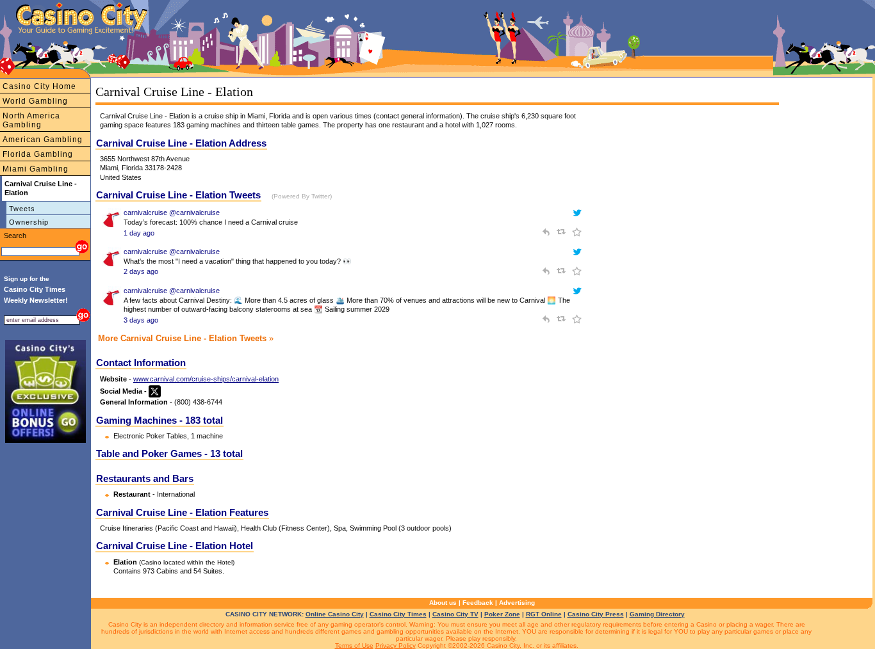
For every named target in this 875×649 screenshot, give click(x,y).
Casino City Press (596, 614)
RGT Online (544, 614)
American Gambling (43, 139)
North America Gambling (31, 120)
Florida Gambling (38, 154)
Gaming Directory (657, 614)
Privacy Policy (395, 645)
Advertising (517, 602)
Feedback (477, 602)
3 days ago (141, 320)
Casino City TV (455, 614)
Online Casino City (335, 614)
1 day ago (139, 233)
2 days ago (141, 271)
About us (443, 602)
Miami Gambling (36, 168)
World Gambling (35, 101)
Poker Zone (502, 614)
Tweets (22, 208)
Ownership (29, 222)
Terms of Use (354, 645)
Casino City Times (398, 614)
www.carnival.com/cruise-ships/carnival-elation (206, 379)
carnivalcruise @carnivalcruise (172, 212)
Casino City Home (39, 86)
